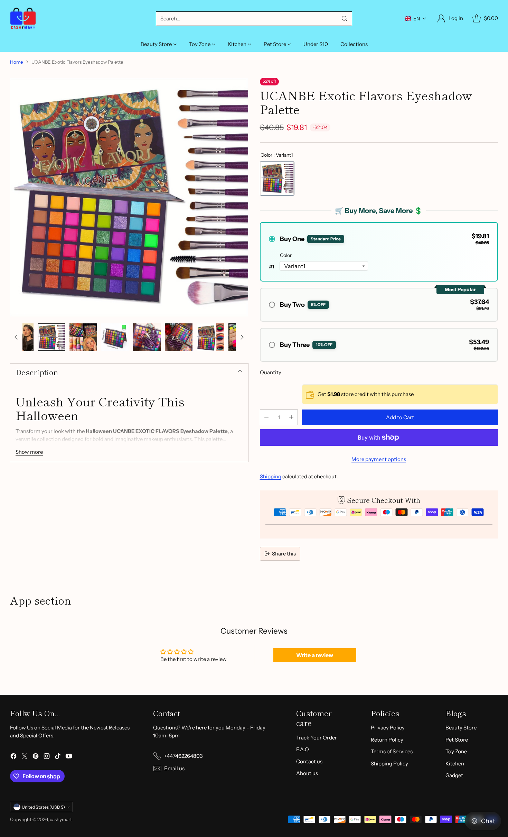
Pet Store (456, 739)
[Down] (242, 337)
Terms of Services (392, 751)
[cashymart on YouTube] (69, 757)
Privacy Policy (388, 727)
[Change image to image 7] (178, 337)
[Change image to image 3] (51, 337)
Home (16, 62)
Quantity (270, 372)
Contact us (309, 761)
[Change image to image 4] (83, 337)
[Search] (344, 18)
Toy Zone (456, 751)
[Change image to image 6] (147, 337)
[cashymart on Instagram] (47, 757)
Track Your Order (316, 737)
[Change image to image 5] (115, 337)
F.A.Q (302, 749)
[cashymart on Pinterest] (35, 757)
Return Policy (387, 739)
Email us (174, 768)
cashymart (61, 819)
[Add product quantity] (291, 417)
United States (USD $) (43, 807)
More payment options (378, 459)
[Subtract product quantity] (266, 417)
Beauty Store (461, 727)
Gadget (454, 775)
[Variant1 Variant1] (277, 178)
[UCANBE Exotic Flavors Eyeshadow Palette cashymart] (129, 197)
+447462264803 (183, 756)
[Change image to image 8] (210, 337)
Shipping (270, 476)
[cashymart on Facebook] (13, 757)
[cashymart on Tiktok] (58, 757)
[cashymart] (23, 18)
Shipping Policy (389, 763)
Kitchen (454, 763)
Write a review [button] (314, 655)
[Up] (16, 337)
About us (307, 773)
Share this (284, 553)
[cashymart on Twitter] (24, 757)
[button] (415, 19)
